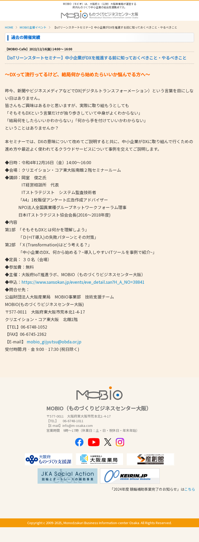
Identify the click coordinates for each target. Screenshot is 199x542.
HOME (9, 27)
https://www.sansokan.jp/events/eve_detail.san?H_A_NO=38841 (83, 282)
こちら (189, 489)
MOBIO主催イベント (33, 27)
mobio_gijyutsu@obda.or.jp (54, 341)
